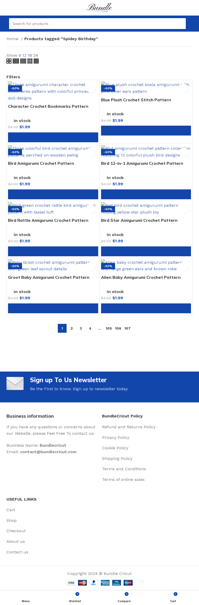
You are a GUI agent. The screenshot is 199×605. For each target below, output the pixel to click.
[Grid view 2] (9, 62)
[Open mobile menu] (3, 23)
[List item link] (147, 427)
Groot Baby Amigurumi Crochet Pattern (48, 277)
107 (127, 328)
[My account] (193, 23)
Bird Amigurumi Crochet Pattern (41, 163)
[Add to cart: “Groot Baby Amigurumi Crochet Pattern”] (53, 308)
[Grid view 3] (30, 62)
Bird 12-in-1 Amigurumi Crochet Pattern (142, 163)
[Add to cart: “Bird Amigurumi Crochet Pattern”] (53, 194)
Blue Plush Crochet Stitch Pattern (136, 99)
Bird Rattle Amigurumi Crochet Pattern (48, 220)
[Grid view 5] (16, 62)
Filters (13, 77)
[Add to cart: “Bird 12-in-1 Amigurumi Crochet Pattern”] (146, 194)
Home (13, 38)
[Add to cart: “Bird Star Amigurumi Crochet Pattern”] (146, 251)
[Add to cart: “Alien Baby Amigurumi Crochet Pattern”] (146, 308)
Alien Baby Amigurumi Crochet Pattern (141, 277)
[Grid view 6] (23, 62)
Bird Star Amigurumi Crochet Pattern (139, 220)
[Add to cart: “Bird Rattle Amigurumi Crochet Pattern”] (53, 251)
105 (109, 328)
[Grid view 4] (36, 62)
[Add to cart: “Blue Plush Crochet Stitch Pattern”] (146, 131)
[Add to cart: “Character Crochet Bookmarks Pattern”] (53, 137)
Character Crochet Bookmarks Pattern (48, 106)
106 (118, 328)
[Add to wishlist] (91, 88)
